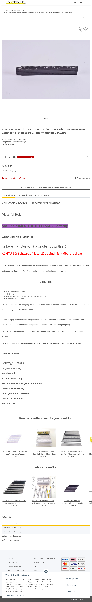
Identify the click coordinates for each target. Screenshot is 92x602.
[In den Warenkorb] (3, 24)
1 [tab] (45, 118)
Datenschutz (39, 562)
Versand (20, 171)
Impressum (9, 595)
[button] (64, 2)
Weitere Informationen (62, 187)
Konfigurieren (72, 585)
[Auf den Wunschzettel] (85, 29)
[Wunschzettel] (75, 2)
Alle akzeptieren (72, 579)
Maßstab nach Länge (18, 142)
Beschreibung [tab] (8, 195)
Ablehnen (72, 592)
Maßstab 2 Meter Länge (12, 532)
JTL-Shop (80, 599)
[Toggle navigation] (3, 1)
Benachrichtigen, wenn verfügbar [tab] (34, 195)
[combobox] (46, 157)
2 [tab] (47, 118)
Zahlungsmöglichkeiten (16, 566)
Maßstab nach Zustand (10, 540)
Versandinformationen (15, 570)
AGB (35, 566)
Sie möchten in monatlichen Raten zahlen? (46, 187)
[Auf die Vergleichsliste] (79, 29)
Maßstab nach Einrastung (11, 536)
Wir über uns (12, 562)
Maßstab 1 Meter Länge (12, 528)
